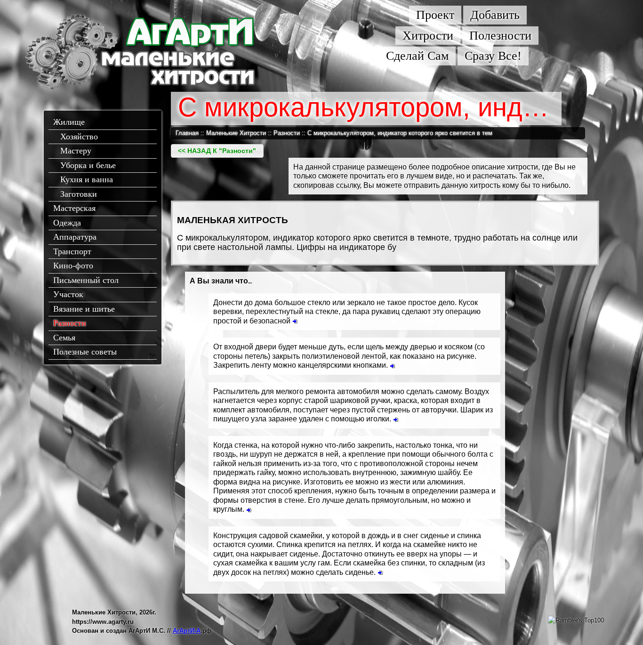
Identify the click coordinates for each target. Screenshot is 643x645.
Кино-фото (73, 265)
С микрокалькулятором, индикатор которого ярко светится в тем (399, 133)
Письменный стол (86, 280)
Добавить (495, 15)
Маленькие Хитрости (236, 133)
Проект (435, 15)
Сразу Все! (493, 56)
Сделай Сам (417, 56)
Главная (187, 133)
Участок (68, 294)
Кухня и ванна (86, 179)
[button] (217, 151)
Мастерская (74, 208)
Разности (69, 323)
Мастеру (75, 150)
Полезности (500, 35)
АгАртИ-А (187, 630)
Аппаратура (74, 237)
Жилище (69, 122)
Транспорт (72, 251)
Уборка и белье (88, 165)
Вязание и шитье (84, 309)
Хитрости (427, 35)
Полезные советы (85, 351)
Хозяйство (79, 136)
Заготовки (78, 194)
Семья (64, 337)
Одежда (67, 222)
